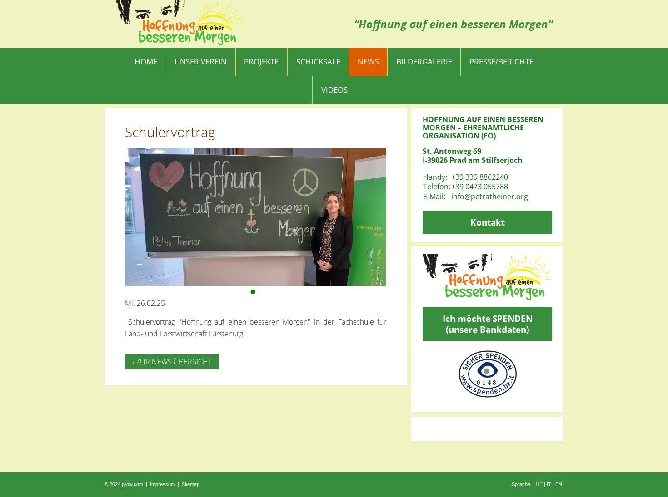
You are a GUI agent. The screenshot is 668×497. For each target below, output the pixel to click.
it (549, 484)
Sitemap (190, 484)
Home (146, 61)
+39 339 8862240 (479, 177)
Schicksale (318, 61)
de (539, 484)
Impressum (162, 484)
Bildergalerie (424, 61)
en (558, 484)
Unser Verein (200, 61)
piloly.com (132, 484)
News (368, 61)
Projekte (261, 61)
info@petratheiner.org (489, 197)
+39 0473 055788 (479, 187)
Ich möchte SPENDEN (488, 323)
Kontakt (487, 222)
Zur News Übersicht (174, 362)
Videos (334, 89)
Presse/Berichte (501, 61)
